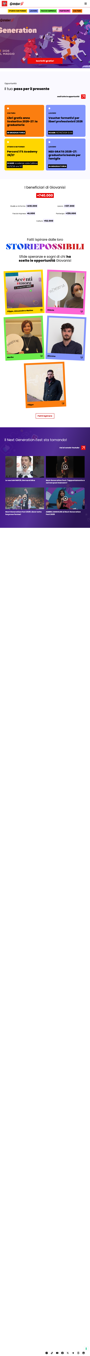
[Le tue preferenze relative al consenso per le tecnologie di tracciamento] (86, 1349)
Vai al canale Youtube (69, 447)
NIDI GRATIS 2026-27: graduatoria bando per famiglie (65, 155)
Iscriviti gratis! (45, 60)
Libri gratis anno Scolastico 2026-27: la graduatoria (22, 121)
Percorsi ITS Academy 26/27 (22, 153)
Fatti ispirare (46, 417)
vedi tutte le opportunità (68, 96)
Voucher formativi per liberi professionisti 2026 (66, 119)
